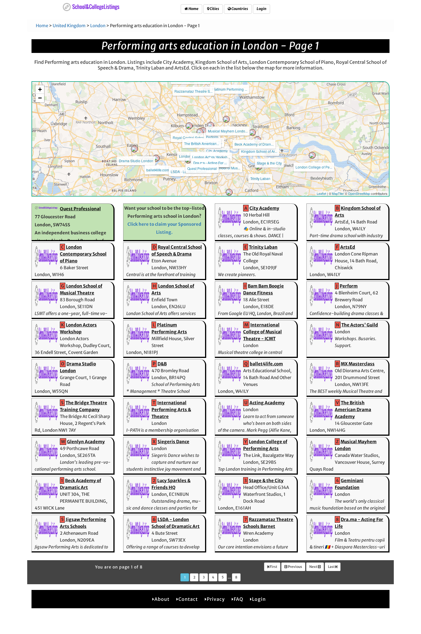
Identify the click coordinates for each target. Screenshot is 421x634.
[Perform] (210, 125)
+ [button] (40, 89)
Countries (239, 8)
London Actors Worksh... (211, 156)
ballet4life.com (157, 169)
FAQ (238, 599)
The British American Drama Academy (353, 409)
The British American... (201, 143)
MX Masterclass (358, 363)
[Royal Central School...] (189, 125)
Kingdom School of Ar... (259, 151)
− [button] (40, 98)
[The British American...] (199, 131)
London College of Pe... (314, 167)
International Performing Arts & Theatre (171, 409)
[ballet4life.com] (156, 158)
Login (261, 8)
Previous (294, 566)
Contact (188, 599)
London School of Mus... (221, 167)
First (273, 566)
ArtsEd (347, 247)
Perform (212, 136)
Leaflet (321, 193)
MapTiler (338, 193)
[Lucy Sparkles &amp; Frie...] (229, 192)
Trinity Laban (260, 178)
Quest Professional (202, 168)
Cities (214, 8)
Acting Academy (267, 402)
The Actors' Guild (359, 325)
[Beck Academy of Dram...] (252, 132)
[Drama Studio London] (134, 149)
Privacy (216, 599)
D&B (162, 363)
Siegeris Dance (173, 441)
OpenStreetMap (359, 193)
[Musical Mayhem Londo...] (226, 119)
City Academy (217, 150)
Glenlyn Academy (86, 441)
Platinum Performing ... (229, 89)
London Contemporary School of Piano (83, 253)
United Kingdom (69, 25)
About (162, 599)
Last (331, 566)
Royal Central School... (190, 137)
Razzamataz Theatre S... (193, 91)
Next (313, 566)
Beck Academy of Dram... (254, 144)
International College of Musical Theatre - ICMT (262, 331)
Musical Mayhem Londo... (228, 130)
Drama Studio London (136, 160)
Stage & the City (269, 163)
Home (193, 8)
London (97, 25)
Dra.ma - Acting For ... (210, 162)
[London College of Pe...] (312, 155)
